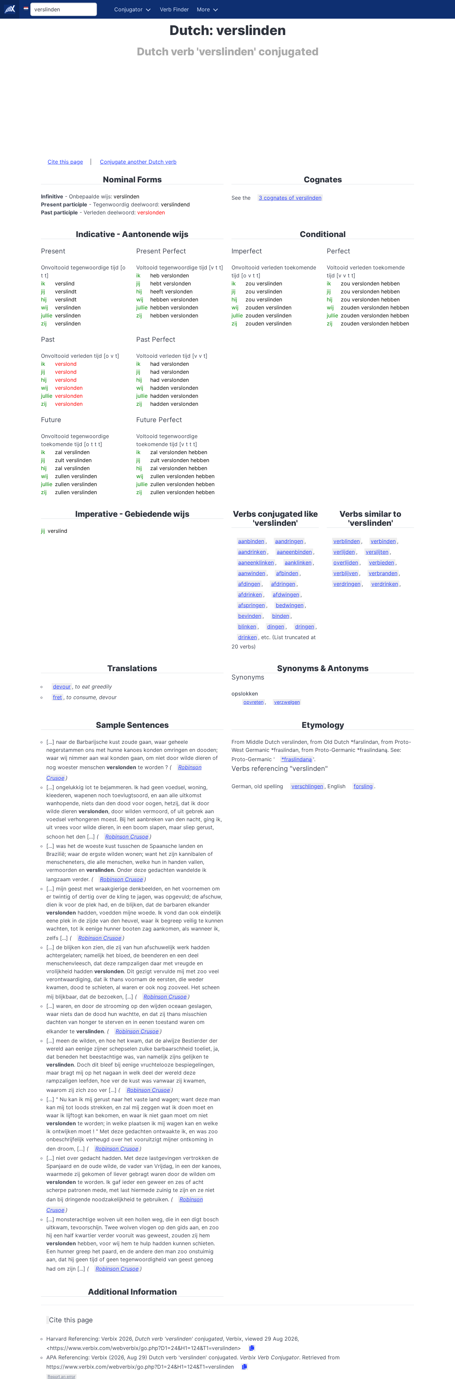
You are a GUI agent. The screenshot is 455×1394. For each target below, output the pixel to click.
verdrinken (384, 583)
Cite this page (65, 161)
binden (280, 615)
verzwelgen (287, 702)
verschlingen (307, 786)
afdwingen (286, 594)
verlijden (344, 551)
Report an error (61, 1376)
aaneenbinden (294, 551)
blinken (247, 626)
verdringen (346, 583)
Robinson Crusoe (126, 836)
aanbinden (251, 541)
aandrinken (252, 551)
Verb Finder (174, 9)
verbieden (381, 562)
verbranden (383, 573)
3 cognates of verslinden (290, 197)
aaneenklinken (256, 562)
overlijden (345, 562)
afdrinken (250, 594)
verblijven (345, 573)
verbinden (383, 541)
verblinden (346, 541)
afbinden (287, 573)
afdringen (283, 583)
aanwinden (251, 573)
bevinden (249, 615)
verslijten (377, 551)
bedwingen (289, 605)
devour (62, 686)
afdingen (249, 583)
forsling (363, 786)
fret (57, 697)
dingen (275, 626)
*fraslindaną (296, 759)
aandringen (289, 541)
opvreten (253, 702)
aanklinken (298, 562)
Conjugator (128, 9)
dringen (304, 626)
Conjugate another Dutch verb (138, 161)
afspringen (251, 605)
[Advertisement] (227, 104)
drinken (247, 637)
